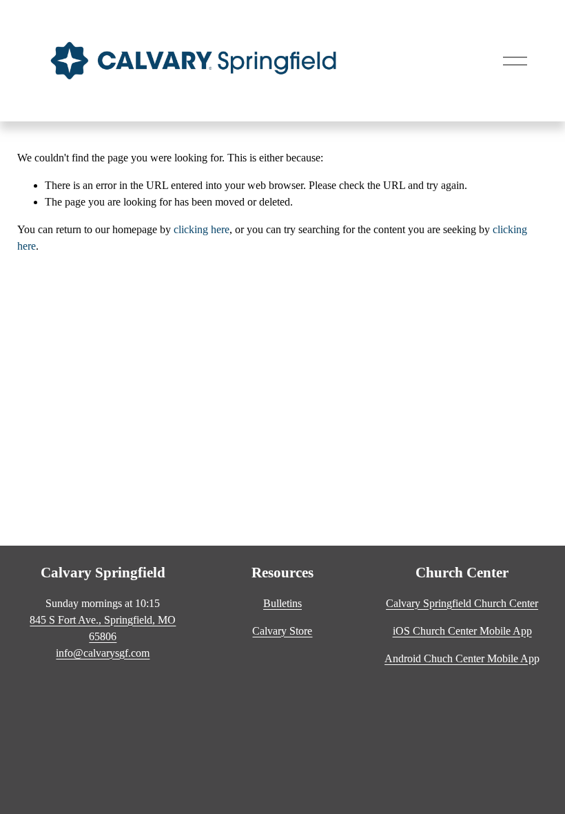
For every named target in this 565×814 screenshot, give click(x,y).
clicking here (201, 229)
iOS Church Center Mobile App (462, 631)
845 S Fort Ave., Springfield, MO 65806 (103, 628)
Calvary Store (282, 631)
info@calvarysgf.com (103, 653)
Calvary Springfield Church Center (462, 603)
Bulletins (282, 603)
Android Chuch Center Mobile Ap (459, 658)
